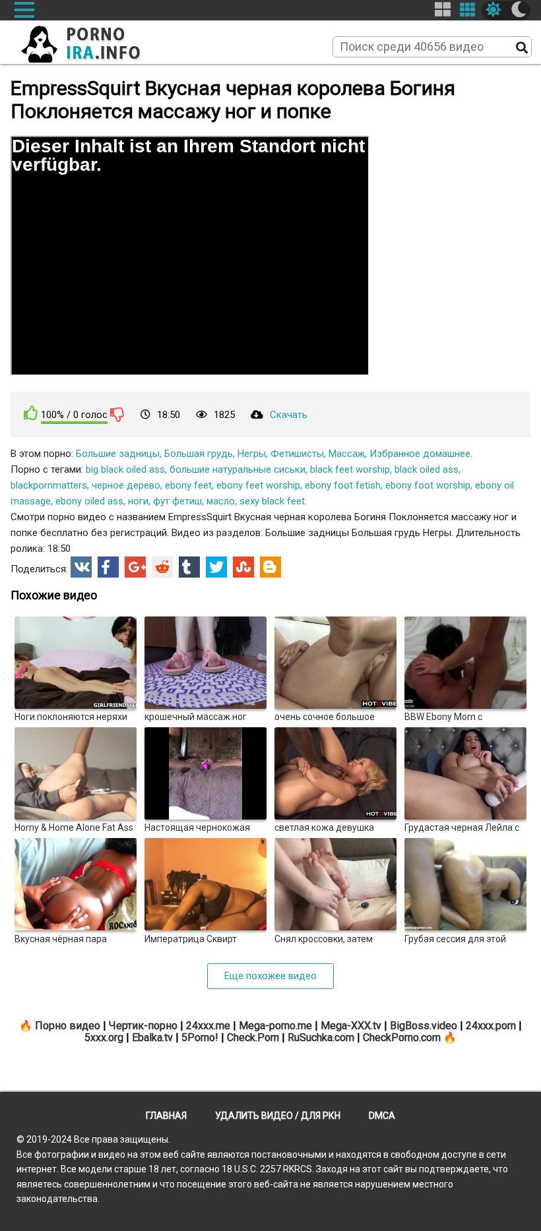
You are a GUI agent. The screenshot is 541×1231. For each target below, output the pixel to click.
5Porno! (199, 1037)
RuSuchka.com (321, 1037)
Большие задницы (118, 454)
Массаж (347, 454)
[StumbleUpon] (243, 567)
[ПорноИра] (93, 40)
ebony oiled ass (89, 501)
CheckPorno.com (402, 1037)
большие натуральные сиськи (237, 469)
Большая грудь (198, 454)
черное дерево (126, 485)
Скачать (288, 415)
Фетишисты (297, 454)
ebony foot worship (427, 485)
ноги (138, 501)
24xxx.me (208, 1025)
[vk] (81, 567)
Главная (166, 1115)
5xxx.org (103, 1037)
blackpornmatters (49, 485)
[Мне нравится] (31, 413)
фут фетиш (177, 501)
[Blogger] (270, 567)
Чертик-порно (143, 1025)
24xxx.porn (491, 1025)
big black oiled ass (125, 469)
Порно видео (67, 1025)
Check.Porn (253, 1037)
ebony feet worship (258, 485)
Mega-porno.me (275, 1025)
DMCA (382, 1115)
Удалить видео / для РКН (277, 1115)
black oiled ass (427, 469)
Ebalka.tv (152, 1037)
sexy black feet (272, 501)
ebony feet (188, 485)
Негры (252, 454)
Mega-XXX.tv (351, 1025)
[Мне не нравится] (117, 414)
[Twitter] (216, 567)
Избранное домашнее (419, 454)
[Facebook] (108, 567)
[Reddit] (162, 567)
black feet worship (350, 469)
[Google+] (135, 567)
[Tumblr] (189, 567)
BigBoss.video (423, 1025)
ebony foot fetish (343, 485)
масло (221, 501)
